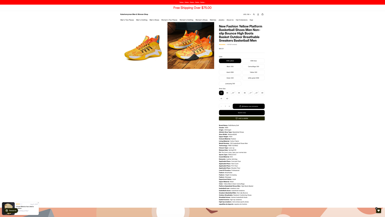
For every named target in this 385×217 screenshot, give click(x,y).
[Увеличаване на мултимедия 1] (143, 45)
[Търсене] (254, 14)
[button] (228, 45)
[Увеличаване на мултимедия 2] (190, 45)
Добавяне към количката (250, 106)
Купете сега (242, 112)
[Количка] (262, 14)
